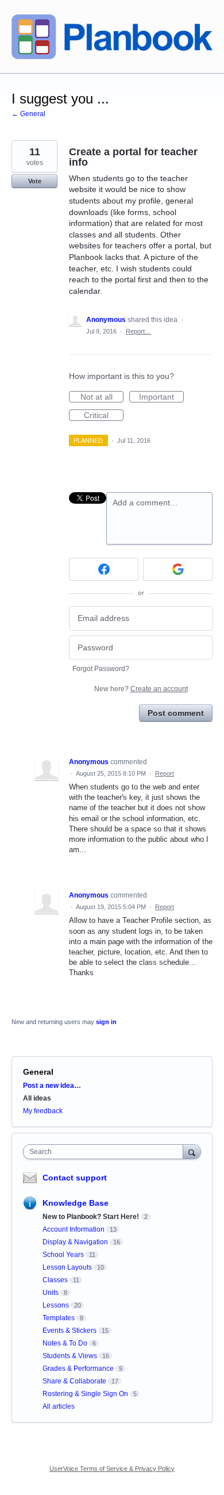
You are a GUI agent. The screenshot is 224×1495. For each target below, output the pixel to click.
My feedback (43, 1111)
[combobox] (106, 1152)
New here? (141, 689)
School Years (63, 1255)
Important (161, 397)
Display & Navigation (75, 1242)
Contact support (75, 1178)
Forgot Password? (100, 669)
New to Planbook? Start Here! (91, 1217)
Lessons (56, 1305)
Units (51, 1293)
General (38, 1071)
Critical (103, 416)
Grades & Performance (78, 1368)
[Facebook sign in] (103, 569)
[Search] (192, 1151)
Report (164, 773)
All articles (59, 1406)
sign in (106, 1021)
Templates (59, 1318)
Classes (55, 1280)
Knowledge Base (76, 1203)
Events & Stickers (69, 1331)
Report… (138, 331)
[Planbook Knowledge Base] (112, 36)
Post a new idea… (52, 1086)
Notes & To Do (65, 1343)
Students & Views (70, 1356)
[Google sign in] (178, 569)
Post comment (176, 713)
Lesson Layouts (67, 1267)
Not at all (101, 397)
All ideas (37, 1098)
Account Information (74, 1229)
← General (28, 114)
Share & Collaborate (74, 1381)
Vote (34, 181)
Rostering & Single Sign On (85, 1394)
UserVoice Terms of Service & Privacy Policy (112, 1468)
